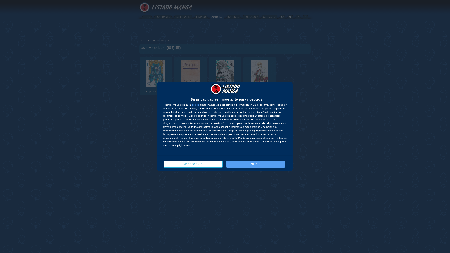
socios (195, 104)
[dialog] (225, 126)
